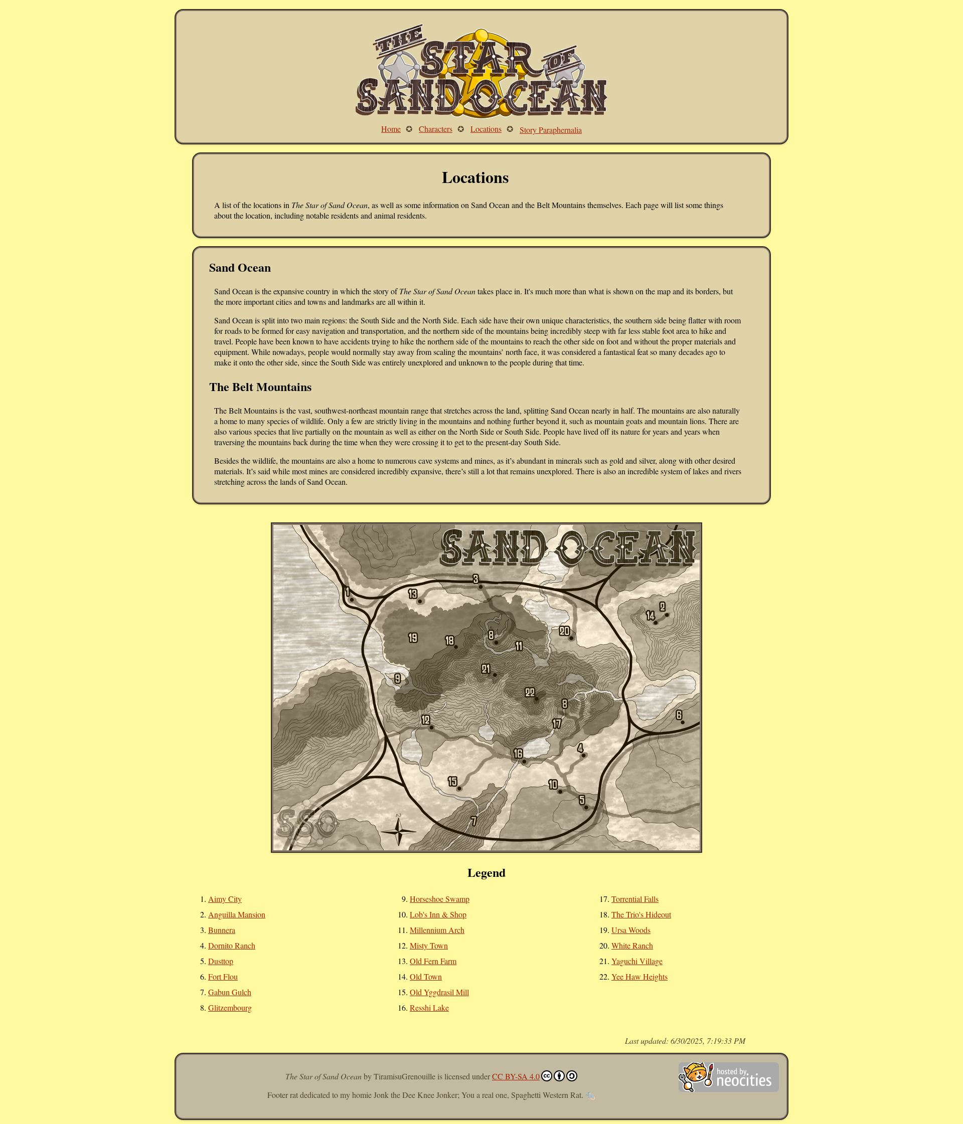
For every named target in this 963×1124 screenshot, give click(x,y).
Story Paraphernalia (551, 129)
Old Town (426, 976)
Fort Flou (223, 976)
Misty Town (429, 945)
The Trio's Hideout (641, 914)
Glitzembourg (230, 1007)
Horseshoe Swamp (439, 898)
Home (391, 128)
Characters (435, 128)
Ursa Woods (631, 929)
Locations (486, 128)
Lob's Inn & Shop (438, 914)
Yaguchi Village (637, 961)
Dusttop (220, 961)
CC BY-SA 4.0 (516, 1076)
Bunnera (221, 929)
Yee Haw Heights (639, 976)
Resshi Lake (429, 1007)
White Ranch (632, 945)
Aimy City (225, 898)
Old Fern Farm (433, 961)
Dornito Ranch (231, 945)
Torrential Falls (635, 898)
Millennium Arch (437, 929)
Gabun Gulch (229, 992)
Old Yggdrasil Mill (439, 992)
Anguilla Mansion (236, 914)
